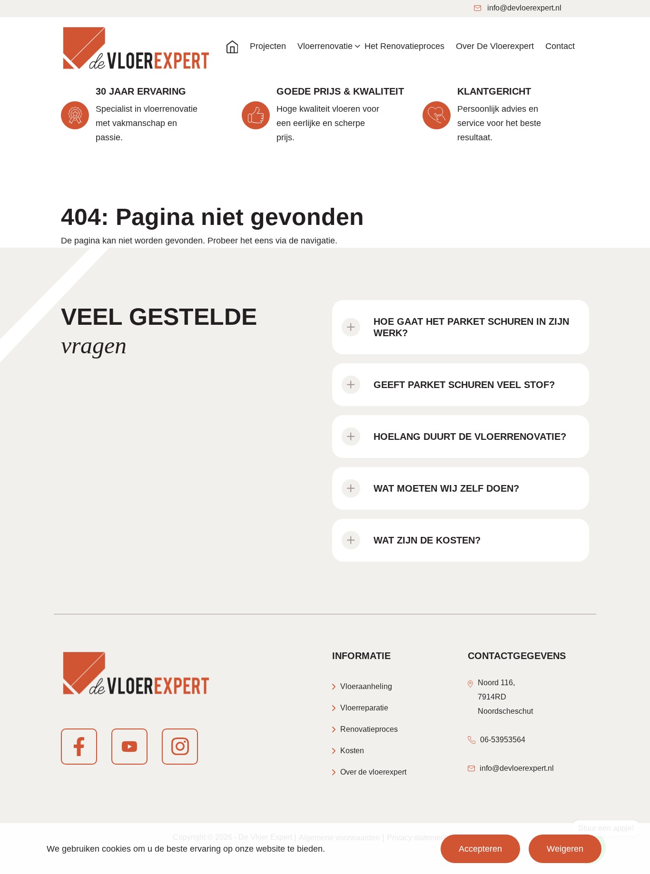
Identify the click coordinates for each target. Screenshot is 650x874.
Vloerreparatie (364, 708)
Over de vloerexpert (373, 772)
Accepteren (480, 849)
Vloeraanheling (366, 686)
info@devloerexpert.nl (524, 8)
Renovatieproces (369, 729)
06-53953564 (502, 740)
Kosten (352, 751)
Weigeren (565, 849)
